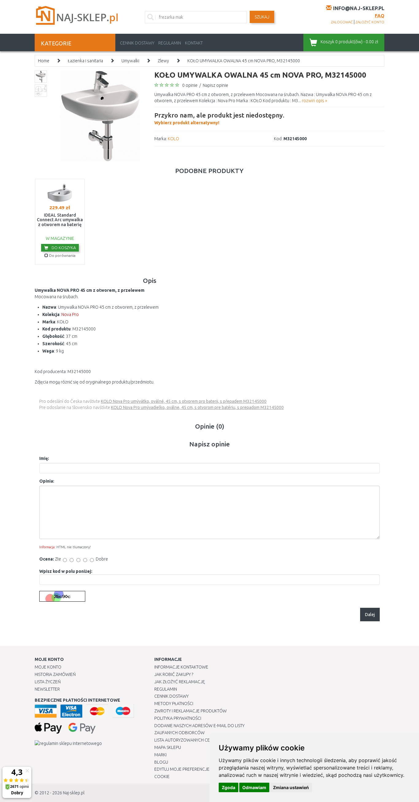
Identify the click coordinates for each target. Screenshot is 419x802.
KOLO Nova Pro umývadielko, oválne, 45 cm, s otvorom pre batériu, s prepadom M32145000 (197, 407)
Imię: (44, 458)
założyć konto (370, 22)
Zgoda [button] (228, 787)
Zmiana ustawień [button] (291, 787)
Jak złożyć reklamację (179, 681)
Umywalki (130, 60)
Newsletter (47, 689)
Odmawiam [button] (254, 787)
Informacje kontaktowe (181, 667)
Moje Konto (48, 667)
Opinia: (46, 481)
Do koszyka (63, 247)
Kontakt (194, 42)
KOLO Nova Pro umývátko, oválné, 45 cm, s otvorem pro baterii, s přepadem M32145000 (184, 401)
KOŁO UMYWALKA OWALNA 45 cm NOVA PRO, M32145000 (243, 60)
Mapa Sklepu (167, 747)
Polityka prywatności (177, 718)
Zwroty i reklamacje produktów (190, 710)
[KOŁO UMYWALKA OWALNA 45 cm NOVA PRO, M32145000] (100, 115)
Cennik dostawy (137, 42)
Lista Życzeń (48, 681)
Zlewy (163, 60)
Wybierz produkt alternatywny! (219, 118)
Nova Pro (70, 314)
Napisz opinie (215, 85)
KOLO (173, 138)
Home (43, 60)
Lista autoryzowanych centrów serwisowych (204, 740)
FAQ (379, 15)
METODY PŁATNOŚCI (173, 703)
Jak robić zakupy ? (173, 674)
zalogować (342, 22)
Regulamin (169, 42)
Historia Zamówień (55, 674)
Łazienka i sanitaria (85, 60)
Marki (160, 754)
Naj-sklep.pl (73, 792)
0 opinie (190, 85)
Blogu (161, 762)
